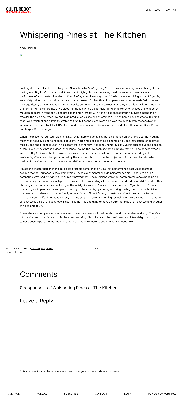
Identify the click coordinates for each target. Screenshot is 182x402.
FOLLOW (42, 393)
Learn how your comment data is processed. (94, 371)
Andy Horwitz (28, 47)
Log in (128, 393)
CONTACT (101, 393)
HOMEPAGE (13, 393)
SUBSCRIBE (71, 393)
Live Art (35, 248)
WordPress (169, 393)
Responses (47, 248)
